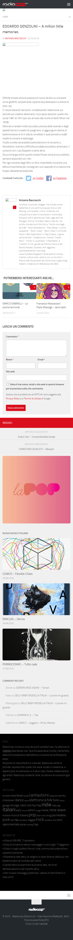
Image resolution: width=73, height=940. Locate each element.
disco (26, 800)
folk (49, 800)
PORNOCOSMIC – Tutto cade (20, 664)
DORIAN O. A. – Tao (27, 715)
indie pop (56, 805)
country (62, 795)
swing (30, 824)
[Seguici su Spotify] (68, 422)
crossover (8, 800)
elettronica (37, 800)
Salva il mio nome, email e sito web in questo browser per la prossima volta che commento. (35, 386)
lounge (38, 810)
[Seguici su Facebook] (52, 422)
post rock (41, 815)
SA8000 (7, 750)
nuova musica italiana (15, 815)
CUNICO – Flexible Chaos (18, 573)
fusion (62, 800)
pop (32, 814)
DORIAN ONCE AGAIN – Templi (32, 687)
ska (55, 820)
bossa (26, 796)
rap (16, 820)
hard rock (26, 805)
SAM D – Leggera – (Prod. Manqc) (37, 722)
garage (6, 805)
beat (13, 795)
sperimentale (11, 824)
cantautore (39, 795)
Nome (10, 359)
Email (41, 359)
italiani (9, 810)
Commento (12, 336)
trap (35, 824)
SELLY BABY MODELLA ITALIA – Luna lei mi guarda (41, 695)
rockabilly (48, 820)
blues (19, 795)
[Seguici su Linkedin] (58, 422)
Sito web (10, 371)
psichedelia (59, 815)
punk (6, 820)
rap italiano (23, 820)
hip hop (36, 805)
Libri (5, 16)
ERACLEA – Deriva (14, 619)
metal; (45, 810)
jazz (18, 810)
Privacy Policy (13, 398)
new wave (57, 810)
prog (48, 815)
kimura (24, 810)
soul (59, 820)
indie (46, 804)
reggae (31, 819)
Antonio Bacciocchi (15, 38)
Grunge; (15, 805)
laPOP (31, 810)
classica (53, 795)
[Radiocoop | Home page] (19, 4)
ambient (7, 795)
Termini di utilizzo (32, 398)
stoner (23, 824)
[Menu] (69, 4)
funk (56, 800)
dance (19, 800)
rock (40, 819)
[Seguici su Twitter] (63, 422)
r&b (11, 820)
